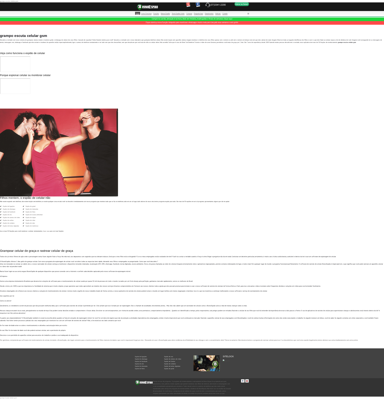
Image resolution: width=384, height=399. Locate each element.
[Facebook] (243, 381)
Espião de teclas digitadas (11, 226)
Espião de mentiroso (32, 226)
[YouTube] (247, 381)
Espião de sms (7, 215)
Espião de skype (31, 217)
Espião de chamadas (32, 209)
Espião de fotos (30, 212)
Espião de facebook (9, 212)
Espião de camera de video (11, 217)
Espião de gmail (31, 206)
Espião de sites (30, 223)
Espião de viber (30, 220)
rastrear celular (268, 340)
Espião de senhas (8, 220)
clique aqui (228, 19)
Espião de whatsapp (9, 209)
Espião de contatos (9, 223)
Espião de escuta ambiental (34, 215)
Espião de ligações (9, 206)
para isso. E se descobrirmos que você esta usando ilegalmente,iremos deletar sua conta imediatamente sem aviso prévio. (316, 340)
